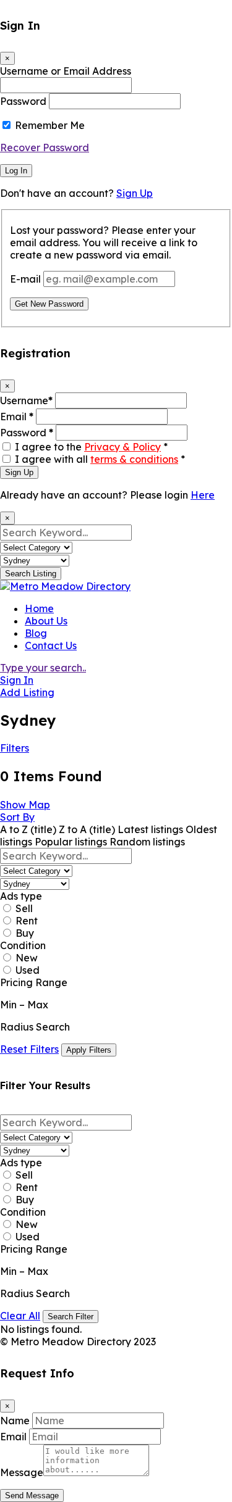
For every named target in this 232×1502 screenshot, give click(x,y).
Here (203, 495)
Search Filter (70, 1316)
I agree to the (91, 447)
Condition (23, 945)
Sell (24, 908)
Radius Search (35, 1027)
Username (26, 400)
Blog (36, 633)
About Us (46, 621)
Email (16, 416)
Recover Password (44, 147)
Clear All (20, 1315)
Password (23, 101)
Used (27, 970)
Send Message (32, 1495)
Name (15, 1420)
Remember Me (50, 125)
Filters (14, 748)
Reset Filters (29, 1049)
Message (21, 1472)
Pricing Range (33, 982)
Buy (24, 933)
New (26, 958)
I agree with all (100, 459)
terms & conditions (134, 459)
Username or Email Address (65, 71)
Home (39, 608)
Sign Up (134, 193)
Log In (16, 170)
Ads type (21, 896)
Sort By (17, 817)
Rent (26, 921)
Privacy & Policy (122, 447)
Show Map (25, 805)
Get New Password (49, 304)
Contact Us (51, 645)
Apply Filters (88, 1050)
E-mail (25, 279)
